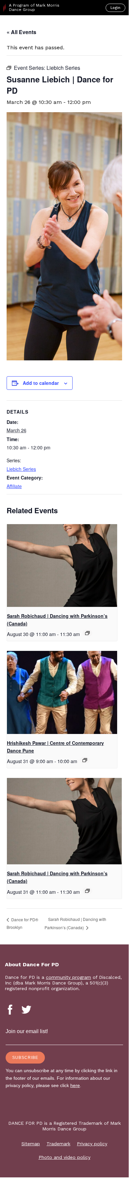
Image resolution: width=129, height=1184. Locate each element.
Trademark (58, 1143)
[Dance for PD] (32, 27)
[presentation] (62, 565)
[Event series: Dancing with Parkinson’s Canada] (87, 633)
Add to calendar (41, 383)
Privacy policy (92, 1143)
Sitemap (30, 1143)
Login (115, 8)
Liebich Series (21, 469)
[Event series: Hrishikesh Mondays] (84, 760)
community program (68, 977)
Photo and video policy (64, 1157)
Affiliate (14, 486)
